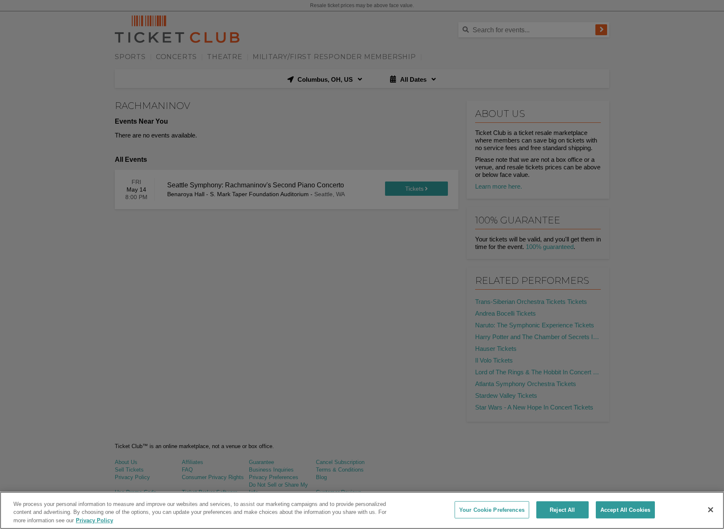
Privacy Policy (94, 520)
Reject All (562, 509)
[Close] (710, 509)
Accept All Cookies (625, 509)
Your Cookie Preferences (492, 509)
